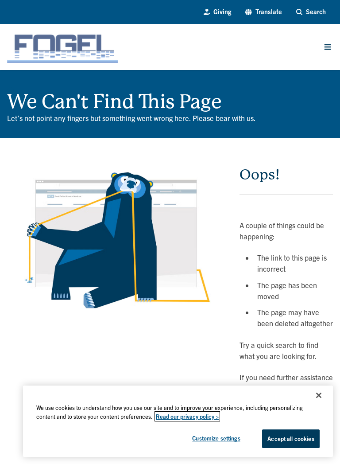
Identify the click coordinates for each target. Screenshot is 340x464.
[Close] (318, 395)
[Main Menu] (327, 47)
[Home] (10, 87)
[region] (178, 421)
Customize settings (216, 438)
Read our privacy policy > (187, 416)
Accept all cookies (290, 438)
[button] (263, 12)
